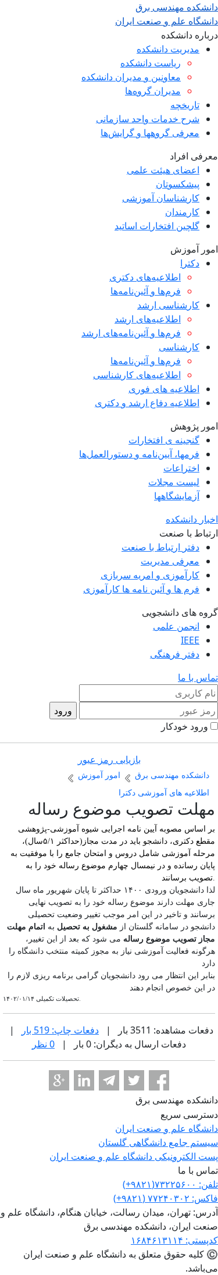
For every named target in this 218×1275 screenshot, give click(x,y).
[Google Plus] (59, 1080)
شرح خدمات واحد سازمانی (147, 118)
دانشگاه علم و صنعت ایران (166, 1128)
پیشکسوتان (177, 183)
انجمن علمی (176, 626)
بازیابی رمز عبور (109, 759)
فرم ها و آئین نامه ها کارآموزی (141, 589)
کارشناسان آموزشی (160, 197)
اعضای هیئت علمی (163, 170)
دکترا (189, 263)
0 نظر (43, 1044)
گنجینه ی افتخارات (163, 440)
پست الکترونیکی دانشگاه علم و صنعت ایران (133, 1156)
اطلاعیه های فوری (163, 388)
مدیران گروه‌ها (153, 90)
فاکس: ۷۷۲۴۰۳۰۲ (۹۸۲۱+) (165, 1198)
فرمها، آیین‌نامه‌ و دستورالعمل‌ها (139, 454)
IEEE (190, 640)
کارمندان (182, 211)
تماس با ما (198, 677)
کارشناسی (179, 346)
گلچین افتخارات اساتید (157, 225)
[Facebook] (159, 1080)
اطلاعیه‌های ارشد (148, 318)
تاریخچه (184, 104)
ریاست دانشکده (150, 62)
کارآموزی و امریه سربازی (150, 575)
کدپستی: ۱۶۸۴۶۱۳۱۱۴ (174, 1240)
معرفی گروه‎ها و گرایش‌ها (150, 132)
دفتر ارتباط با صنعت (160, 547)
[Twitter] (134, 1080)
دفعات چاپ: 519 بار (60, 1030)
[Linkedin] (84, 1080)
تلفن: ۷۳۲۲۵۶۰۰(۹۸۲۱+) (170, 1184)
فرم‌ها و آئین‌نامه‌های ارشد (131, 332)
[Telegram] (109, 1080)
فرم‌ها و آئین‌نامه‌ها (145, 291)
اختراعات (181, 467)
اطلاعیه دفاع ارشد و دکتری (147, 402)
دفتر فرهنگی (174, 654)
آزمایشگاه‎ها (176, 495)
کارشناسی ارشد (168, 305)
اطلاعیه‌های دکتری (145, 277)
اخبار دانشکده (192, 519)
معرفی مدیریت (170, 561)
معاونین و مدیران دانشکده (131, 76)
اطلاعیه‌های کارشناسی (137, 374)
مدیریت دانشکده (168, 48)
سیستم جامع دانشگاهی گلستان (158, 1142)
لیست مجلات (173, 481)
